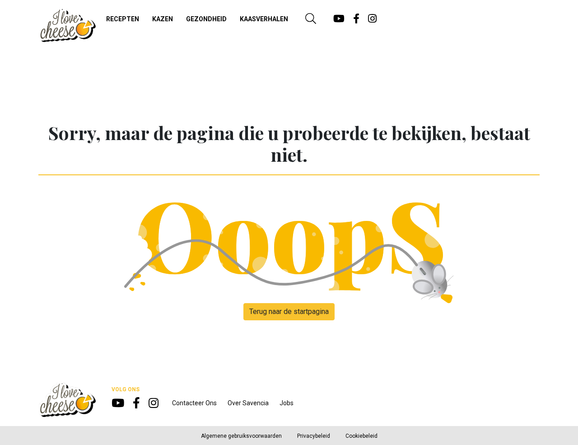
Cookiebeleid (361, 436)
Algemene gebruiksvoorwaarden (241, 436)
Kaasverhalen (264, 19)
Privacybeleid (313, 436)
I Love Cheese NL (67, 25)
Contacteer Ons (194, 403)
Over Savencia (248, 403)
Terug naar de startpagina (289, 311)
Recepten (122, 19)
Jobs (287, 403)
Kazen (162, 19)
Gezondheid (206, 19)
